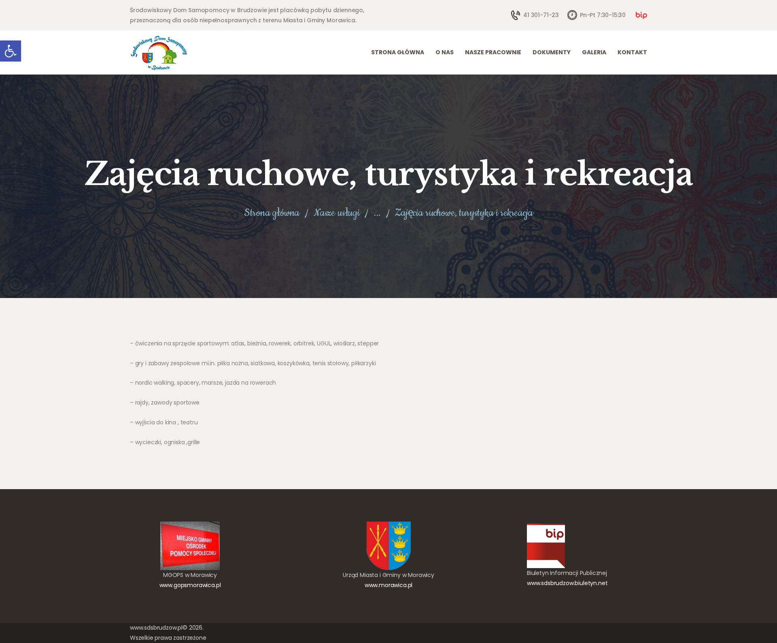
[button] (10, 51)
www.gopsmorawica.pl (190, 585)
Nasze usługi (337, 213)
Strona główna (271, 213)
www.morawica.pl (388, 585)
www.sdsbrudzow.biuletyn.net (567, 583)
